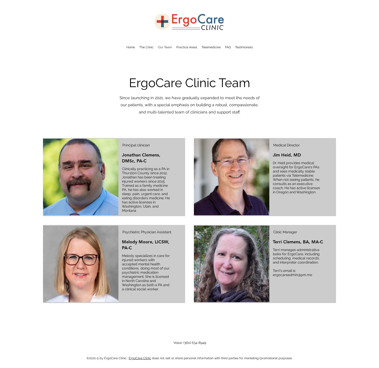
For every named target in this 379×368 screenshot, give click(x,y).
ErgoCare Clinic (140, 358)
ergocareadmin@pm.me (292, 275)
